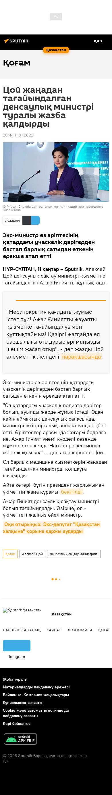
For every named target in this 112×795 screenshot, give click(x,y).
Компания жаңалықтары (46, 694)
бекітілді (71, 491)
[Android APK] (20, 739)
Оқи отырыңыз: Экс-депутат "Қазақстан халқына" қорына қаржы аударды (52, 527)
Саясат (54, 629)
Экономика (79, 629)
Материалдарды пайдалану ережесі (36, 687)
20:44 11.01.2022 (18, 135)
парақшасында (81, 356)
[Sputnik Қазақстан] (17, 43)
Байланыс (12, 694)
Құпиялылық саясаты (22, 702)
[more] (102, 366)
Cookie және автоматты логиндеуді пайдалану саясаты (36, 713)
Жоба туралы (15, 679)
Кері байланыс (16, 723)
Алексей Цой (32, 554)
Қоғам (10, 554)
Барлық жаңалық (22, 629)
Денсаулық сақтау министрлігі (74, 554)
